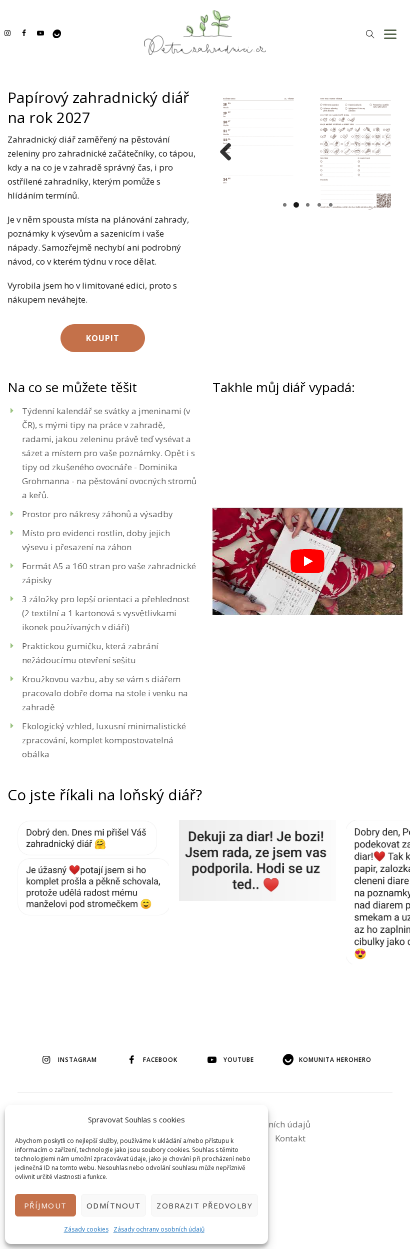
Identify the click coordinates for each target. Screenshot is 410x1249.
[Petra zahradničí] (205, 32)
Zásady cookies (86, 1229)
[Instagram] (7, 33)
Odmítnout (113, 1205)
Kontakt (290, 1138)
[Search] (370, 34)
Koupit (103, 338)
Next (386, 153)
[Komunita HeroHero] (56, 33)
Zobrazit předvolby (204, 1205)
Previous (230, 153)
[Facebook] (24, 33)
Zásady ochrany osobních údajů (159, 1229)
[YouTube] (40, 33)
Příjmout (45, 1205)
